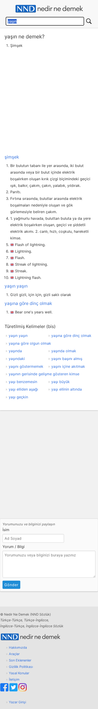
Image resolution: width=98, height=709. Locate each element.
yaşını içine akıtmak (68, 366)
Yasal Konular (19, 673)
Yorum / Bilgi (14, 546)
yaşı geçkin (18, 397)
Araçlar (14, 654)
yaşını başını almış (66, 358)
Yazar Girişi (17, 702)
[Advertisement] (49, 100)
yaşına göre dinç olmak (28, 303)
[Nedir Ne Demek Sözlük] (49, 9)
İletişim (14, 679)
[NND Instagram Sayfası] (22, 690)
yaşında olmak (63, 351)
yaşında (15, 351)
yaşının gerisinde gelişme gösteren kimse (44, 374)
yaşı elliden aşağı (23, 389)
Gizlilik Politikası (21, 667)
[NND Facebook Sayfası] (4, 690)
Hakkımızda (18, 647)
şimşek (12, 157)
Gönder (11, 584)
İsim (6, 529)
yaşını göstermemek (26, 366)
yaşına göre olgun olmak (30, 343)
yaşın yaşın (16, 286)
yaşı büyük (60, 381)
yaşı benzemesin (23, 381)
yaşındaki (17, 358)
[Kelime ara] (89, 21)
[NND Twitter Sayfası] (13, 690)
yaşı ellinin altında (66, 389)
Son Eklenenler (20, 660)
